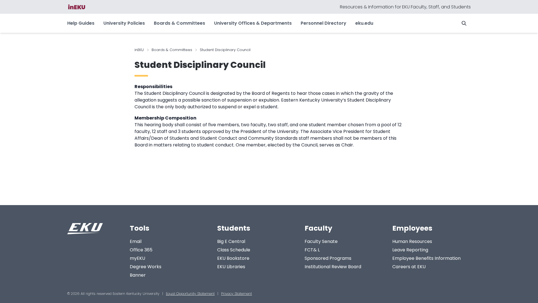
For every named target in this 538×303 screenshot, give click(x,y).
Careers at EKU (409, 266)
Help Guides (80, 23)
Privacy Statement (236, 293)
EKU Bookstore (233, 258)
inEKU (139, 49)
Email (136, 241)
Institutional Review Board (333, 266)
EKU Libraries (231, 266)
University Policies (124, 23)
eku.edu (364, 23)
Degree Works (145, 266)
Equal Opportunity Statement (190, 293)
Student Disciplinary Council (200, 65)
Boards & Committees (179, 23)
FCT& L (312, 250)
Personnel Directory (323, 23)
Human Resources (412, 241)
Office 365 (141, 250)
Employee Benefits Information (426, 258)
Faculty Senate (321, 241)
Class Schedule (233, 250)
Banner (138, 275)
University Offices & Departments (253, 23)
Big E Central (231, 241)
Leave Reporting (410, 250)
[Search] (464, 23)
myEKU (137, 258)
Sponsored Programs (328, 258)
